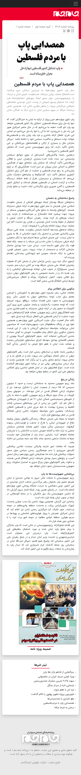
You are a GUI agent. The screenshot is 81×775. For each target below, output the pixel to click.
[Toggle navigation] (75, 4)
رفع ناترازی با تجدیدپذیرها (60, 699)
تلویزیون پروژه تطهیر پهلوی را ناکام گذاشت (52, 694)
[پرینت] (68, 31)
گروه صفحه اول (42, 27)
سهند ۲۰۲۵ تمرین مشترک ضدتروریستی (54, 681)
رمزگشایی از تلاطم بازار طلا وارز (58, 672)
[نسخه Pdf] (72, 31)
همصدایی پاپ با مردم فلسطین (58, 703)
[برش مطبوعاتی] (64, 31)
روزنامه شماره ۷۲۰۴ (64, 27)
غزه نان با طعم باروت (64, 690)
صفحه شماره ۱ (23, 27)
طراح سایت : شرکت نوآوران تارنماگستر (40, 762)
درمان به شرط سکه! (64, 708)
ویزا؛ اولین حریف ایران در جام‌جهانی (56, 677)
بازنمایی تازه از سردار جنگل (60, 685)
